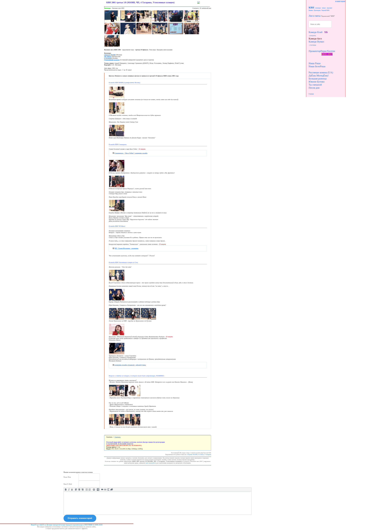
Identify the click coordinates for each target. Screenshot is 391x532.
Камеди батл (315, 38)
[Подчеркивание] (72, 489)
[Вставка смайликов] (93, 489)
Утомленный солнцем (112, 60)
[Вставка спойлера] (108, 489)
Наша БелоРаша (317, 66)
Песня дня (314, 87)
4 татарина (108, 58)
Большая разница (318, 78)
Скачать (118, 437)
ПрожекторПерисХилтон (322, 51)
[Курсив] (68, 489)
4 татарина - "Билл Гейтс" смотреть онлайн (131, 153)
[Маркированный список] (86, 489)
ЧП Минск (108, 56)
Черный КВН (325, 10)
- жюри (323, 8)
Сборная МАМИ (110, 55)
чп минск (201, 454)
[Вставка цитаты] (102, 489)
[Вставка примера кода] (105, 489)
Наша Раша (314, 63)
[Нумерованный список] (89, 489)
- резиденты (312, 35)
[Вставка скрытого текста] (111, 489)
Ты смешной (315, 84)
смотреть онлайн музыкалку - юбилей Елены (130, 365)
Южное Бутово (316, 81)
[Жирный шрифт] (65, 489)
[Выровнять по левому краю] (76, 489)
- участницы (312, 45)
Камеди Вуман (316, 41)
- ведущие (329, 8)
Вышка (311, 10)
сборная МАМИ (192, 454)
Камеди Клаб (315, 32)
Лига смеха (314, 16)
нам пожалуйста (151, 463)
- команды (318, 8)
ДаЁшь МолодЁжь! (319, 75)
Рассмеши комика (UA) (321, 72)
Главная (311, 94)
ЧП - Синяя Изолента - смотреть (126, 248)
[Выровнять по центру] (79, 489)
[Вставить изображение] (98, 489)
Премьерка (317, 10)
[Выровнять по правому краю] (82, 489)
